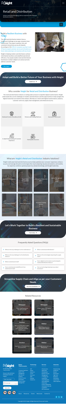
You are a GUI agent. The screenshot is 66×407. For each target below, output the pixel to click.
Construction (56, 379)
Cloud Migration (45, 379)
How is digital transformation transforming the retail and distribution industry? (48, 261)
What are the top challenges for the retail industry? (18, 249)
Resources (26, 393)
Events (33, 393)
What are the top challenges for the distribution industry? (17, 255)
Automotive (56, 373)
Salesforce (32, 372)
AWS (31, 376)
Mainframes (44, 382)
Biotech (55, 372)
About (20, 393)
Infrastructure (45, 368)
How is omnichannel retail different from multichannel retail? (15, 267)
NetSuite (32, 378)
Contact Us (47, 393)
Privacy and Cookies (43, 401)
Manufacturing (56, 368)
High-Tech (55, 375)
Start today (32, 232)
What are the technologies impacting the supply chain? (49, 255)
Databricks (32, 379)
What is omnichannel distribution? (45, 249)
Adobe (31, 370)
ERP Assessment (45, 389)
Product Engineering (46, 384)
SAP (31, 368)
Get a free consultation (32, 286)
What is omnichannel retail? (12, 261)
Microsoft (32, 375)
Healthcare (55, 370)
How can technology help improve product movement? (47, 267)
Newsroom (39, 393)
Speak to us (32, 81)
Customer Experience (23, 370)
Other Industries (57, 381)
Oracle (31, 373)
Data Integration (45, 381)
